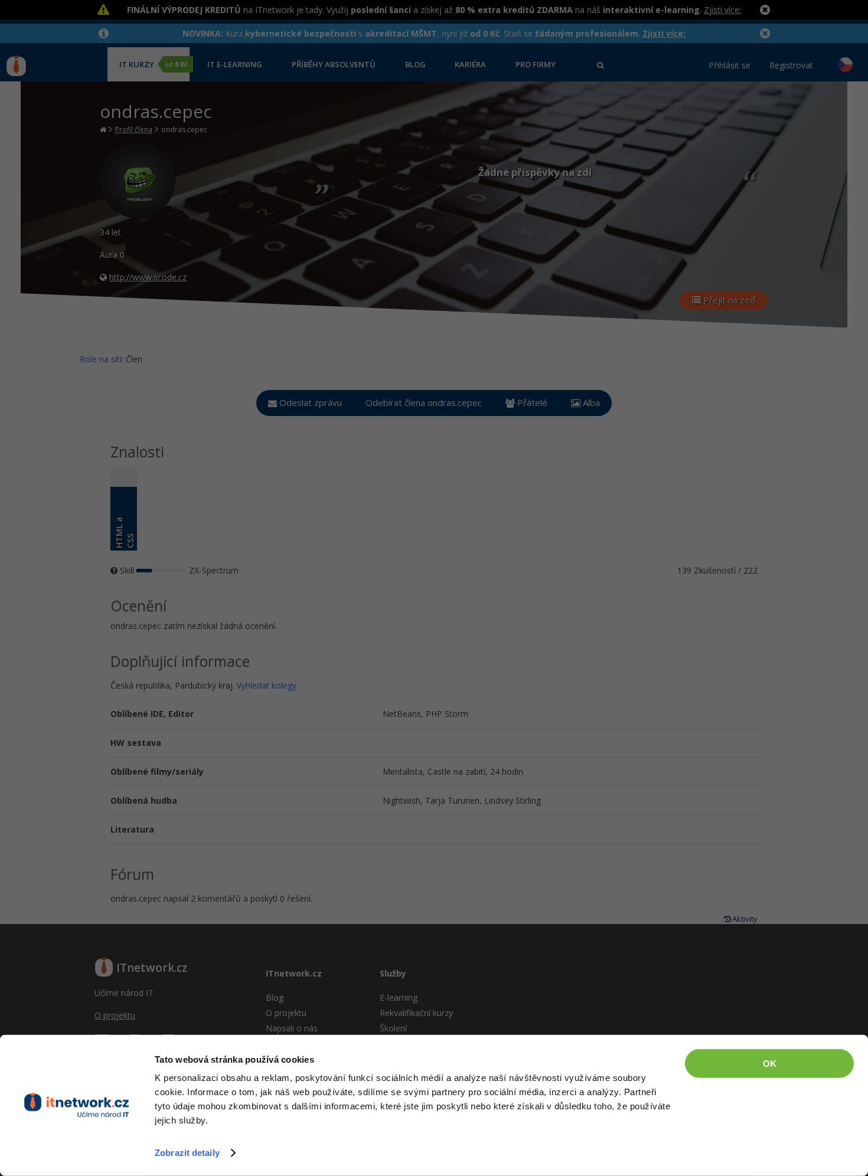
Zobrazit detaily (187, 1153)
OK (769, 1064)
